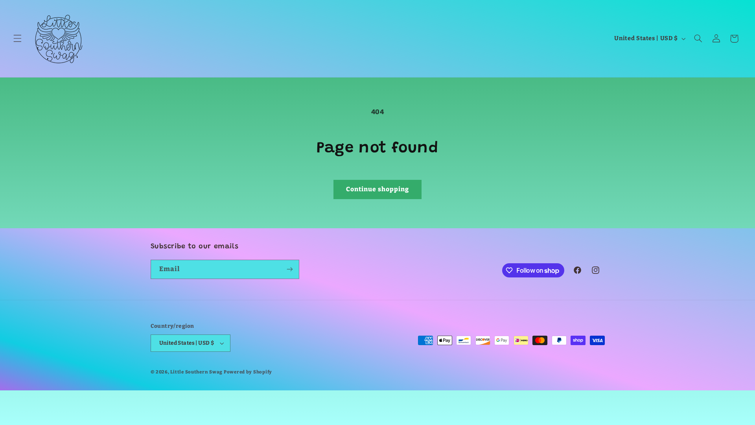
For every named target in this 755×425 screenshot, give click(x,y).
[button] (17, 39)
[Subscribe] (289, 269)
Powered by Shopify (248, 372)
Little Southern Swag (196, 372)
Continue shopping (377, 189)
